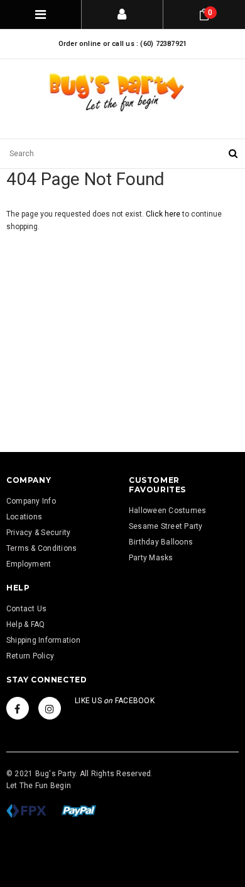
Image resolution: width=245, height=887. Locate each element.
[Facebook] (17, 708)
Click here (164, 214)
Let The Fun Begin (38, 785)
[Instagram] (49, 708)
